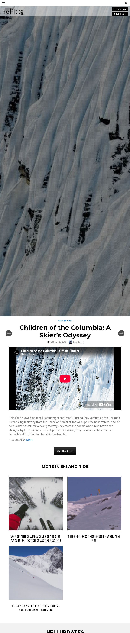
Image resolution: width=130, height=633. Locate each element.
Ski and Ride (65, 321)
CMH (29, 439)
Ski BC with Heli (65, 451)
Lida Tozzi (78, 342)
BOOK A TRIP (120, 9)
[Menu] (3, 3)
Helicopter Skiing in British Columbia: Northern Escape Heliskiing (35, 608)
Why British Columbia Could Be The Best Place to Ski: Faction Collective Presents (35, 538)
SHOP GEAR (119, 13)
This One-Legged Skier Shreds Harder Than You (94, 538)
